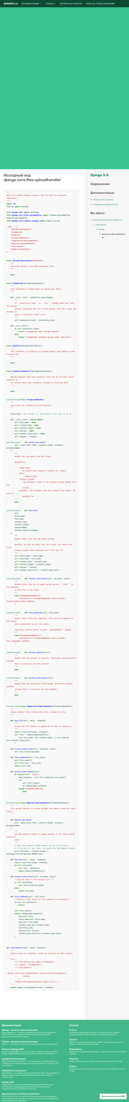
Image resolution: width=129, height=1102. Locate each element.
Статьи (49, 3)
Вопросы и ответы (71, 3)
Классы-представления (100, 3)
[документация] (13, 400)
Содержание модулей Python (105, 204)
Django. (11, 3)
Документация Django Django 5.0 (107, 220)
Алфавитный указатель (103, 199)
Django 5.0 (99, 175)
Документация (31, 3)
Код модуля (101, 224)
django (101, 229)
